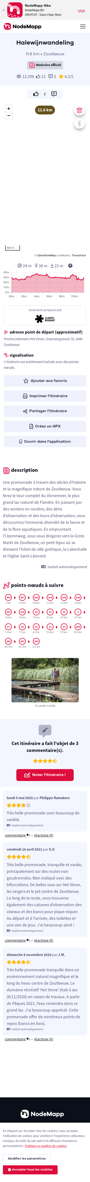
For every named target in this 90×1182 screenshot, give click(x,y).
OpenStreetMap (46, 255)
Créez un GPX (48, 426)
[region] (45, 180)
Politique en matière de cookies (46, 1146)
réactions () (43, 835)
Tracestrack (79, 255)
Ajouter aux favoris (49, 380)
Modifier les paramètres (27, 1158)
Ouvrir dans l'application (47, 441)
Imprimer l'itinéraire (48, 396)
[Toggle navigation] (82, 26)
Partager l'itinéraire (48, 411)
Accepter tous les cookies (32, 1169)
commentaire (15, 835)
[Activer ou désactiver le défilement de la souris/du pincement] (79, 123)
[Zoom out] (8, 115)
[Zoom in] (8, 108)
